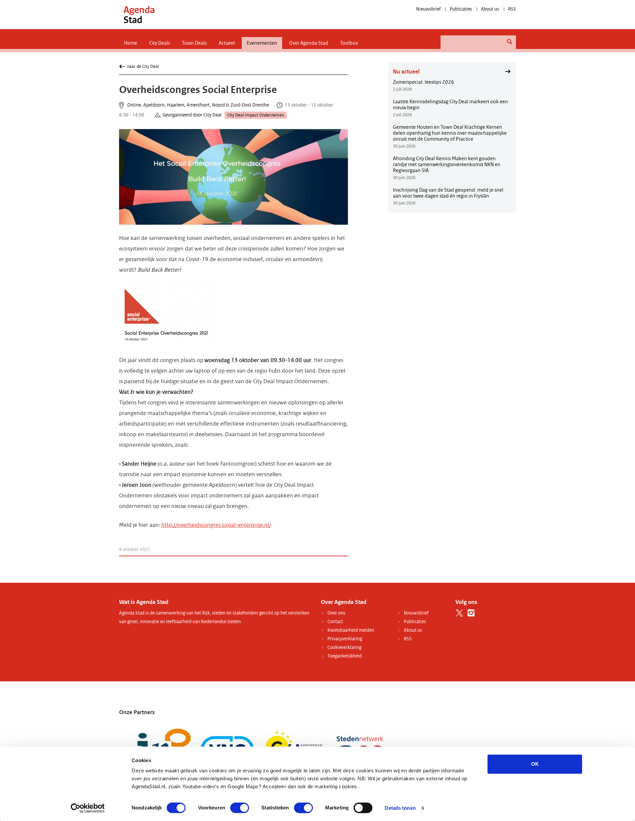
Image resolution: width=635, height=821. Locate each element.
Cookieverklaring (344, 647)
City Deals (159, 43)
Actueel (227, 43)
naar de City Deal (143, 66)
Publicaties (461, 9)
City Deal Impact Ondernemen (255, 115)
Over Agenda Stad (308, 43)
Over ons (336, 613)
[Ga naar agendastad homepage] (139, 14)
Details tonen (400, 808)
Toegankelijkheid (344, 656)
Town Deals (194, 43)
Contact (335, 621)
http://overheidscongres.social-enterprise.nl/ (216, 525)
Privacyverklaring (344, 639)
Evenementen (262, 43)
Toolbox (349, 43)
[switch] (239, 807)
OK (535, 764)
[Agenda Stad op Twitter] (459, 613)
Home (130, 43)
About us (490, 9)
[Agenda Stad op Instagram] (471, 613)
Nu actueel (406, 71)
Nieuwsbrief (428, 9)
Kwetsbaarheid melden (350, 630)
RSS (512, 9)
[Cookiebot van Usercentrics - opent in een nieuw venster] (88, 808)
